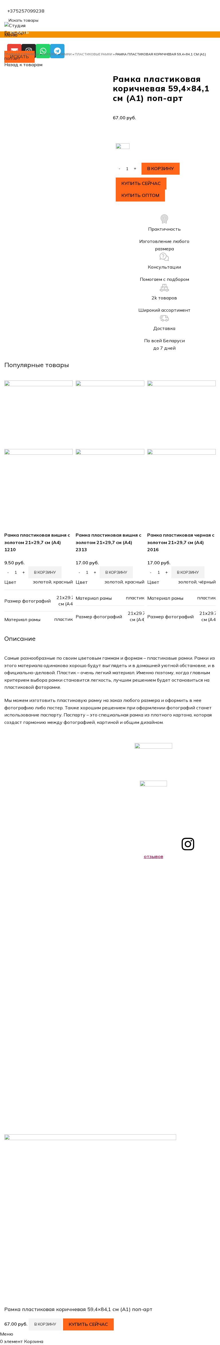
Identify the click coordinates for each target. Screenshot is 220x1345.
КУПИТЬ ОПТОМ (140, 195)
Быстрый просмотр (11, 524)
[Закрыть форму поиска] (7, 7)
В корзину (160, 168)
